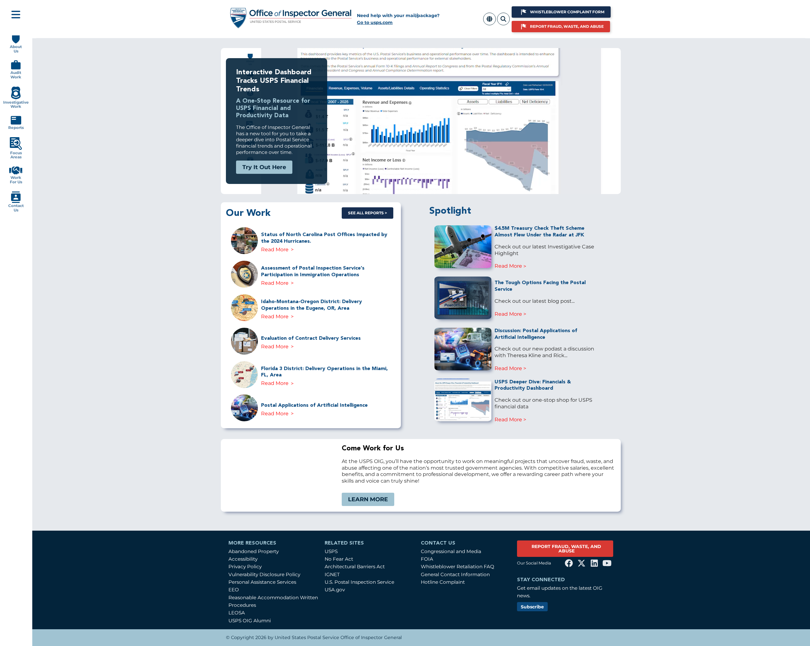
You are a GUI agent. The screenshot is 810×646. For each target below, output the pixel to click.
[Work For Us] (15, 173)
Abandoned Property (253, 551)
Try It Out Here (264, 167)
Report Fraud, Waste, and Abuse (567, 26)
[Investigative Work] (15, 97)
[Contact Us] (16, 201)
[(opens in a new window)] (569, 563)
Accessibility (243, 559)
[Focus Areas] (16, 148)
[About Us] (16, 42)
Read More (275, 250)
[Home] (291, 26)
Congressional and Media (451, 551)
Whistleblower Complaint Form (567, 11)
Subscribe (532, 607)
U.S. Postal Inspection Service (359, 582)
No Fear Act (339, 559)
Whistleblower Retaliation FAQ (457, 567)
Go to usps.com (375, 22)
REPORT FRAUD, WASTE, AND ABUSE (566, 549)
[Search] (503, 22)
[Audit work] (16, 68)
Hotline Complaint (443, 582)
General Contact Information (455, 574)
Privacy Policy (245, 567)
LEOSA (236, 613)
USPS (331, 551)
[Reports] (16, 123)
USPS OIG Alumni (249, 621)
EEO (233, 590)
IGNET (332, 574)
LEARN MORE (368, 499)
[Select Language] (489, 22)
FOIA (427, 559)
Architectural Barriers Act (355, 567)
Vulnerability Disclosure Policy (264, 574)
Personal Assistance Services (262, 582)
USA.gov (335, 590)
